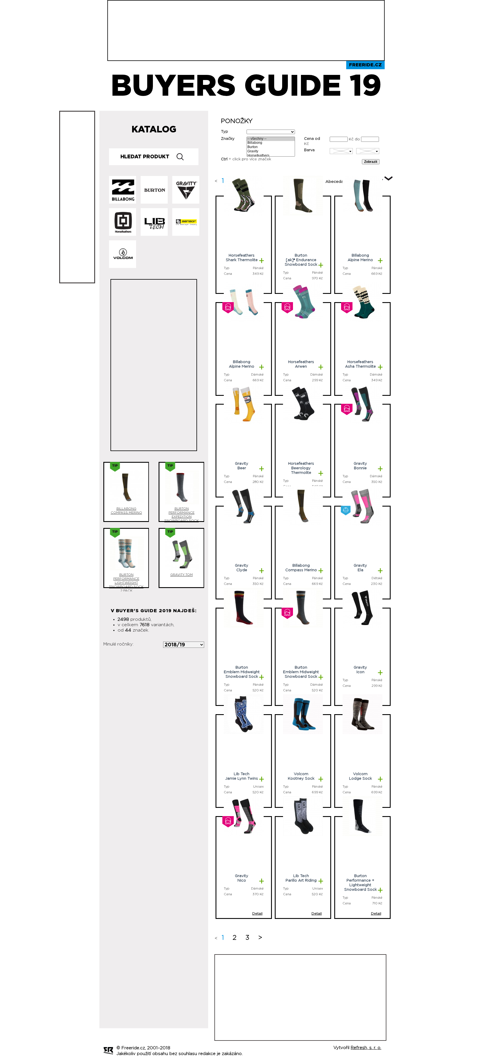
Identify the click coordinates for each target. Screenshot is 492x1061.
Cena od (312, 139)
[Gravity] (271, 151)
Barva (309, 150)
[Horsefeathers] (271, 156)
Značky (228, 139)
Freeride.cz (365, 65)
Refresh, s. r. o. (366, 1048)
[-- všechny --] (271, 139)
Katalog (154, 129)
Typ (224, 132)
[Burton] (271, 147)
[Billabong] (271, 143)
